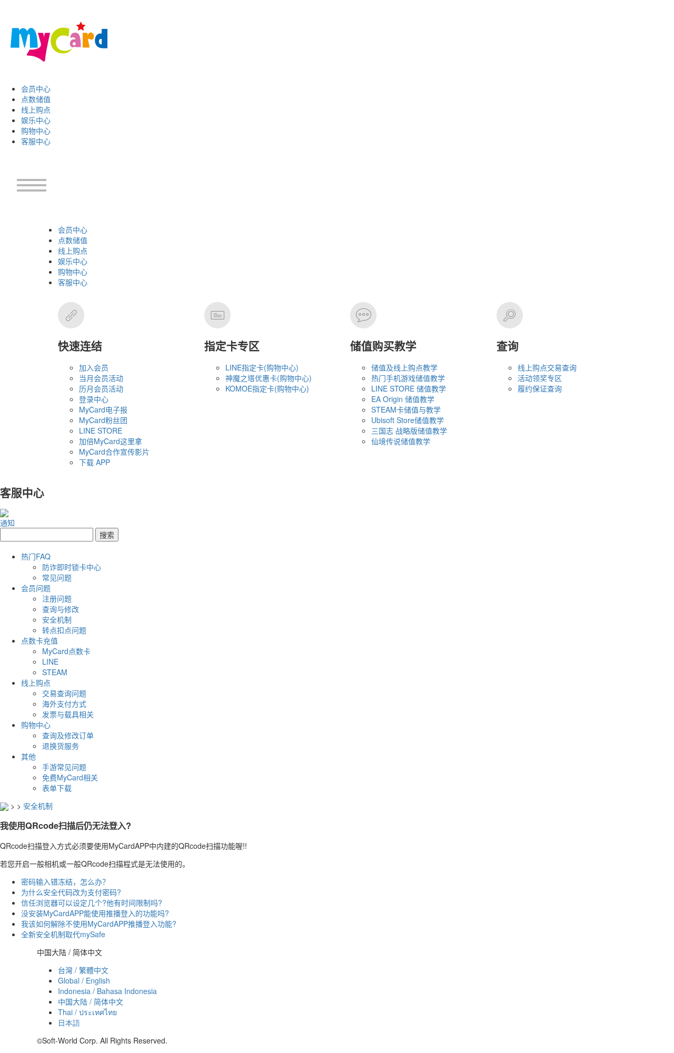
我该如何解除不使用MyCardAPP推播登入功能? (98, 923)
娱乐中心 (36, 120)
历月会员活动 (101, 388)
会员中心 (36, 88)
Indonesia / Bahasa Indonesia (107, 991)
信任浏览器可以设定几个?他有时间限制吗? (91, 902)
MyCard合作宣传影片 (114, 451)
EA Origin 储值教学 (402, 399)
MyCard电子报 (103, 409)
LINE (50, 661)
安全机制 (57, 619)
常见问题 (57, 577)
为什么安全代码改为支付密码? (71, 892)
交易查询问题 (64, 693)
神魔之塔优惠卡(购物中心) (268, 378)
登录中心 (93, 399)
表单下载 (57, 788)
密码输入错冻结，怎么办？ (65, 881)
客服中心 (36, 141)
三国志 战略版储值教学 (409, 430)
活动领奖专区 (540, 378)
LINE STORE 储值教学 (408, 388)
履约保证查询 (540, 388)
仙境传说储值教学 (400, 441)
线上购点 (36, 109)
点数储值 (36, 99)
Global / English (84, 980)
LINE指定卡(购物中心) (262, 367)
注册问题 (57, 598)
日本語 (69, 1022)
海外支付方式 (64, 703)
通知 (7, 522)
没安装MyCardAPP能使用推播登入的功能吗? (95, 913)
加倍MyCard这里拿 (110, 441)
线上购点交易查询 (547, 367)
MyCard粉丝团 (103, 420)
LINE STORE (100, 430)
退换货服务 (60, 745)
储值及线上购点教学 (404, 367)
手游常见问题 (64, 766)
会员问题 (36, 588)
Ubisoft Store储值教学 (407, 420)
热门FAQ (36, 556)
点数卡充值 (39, 640)
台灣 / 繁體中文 (83, 970)
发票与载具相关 (68, 714)
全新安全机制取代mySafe (63, 934)
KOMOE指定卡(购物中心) (267, 388)
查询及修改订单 (68, 735)
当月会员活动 (101, 378)
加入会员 (93, 367)
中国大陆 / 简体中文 (90, 1001)
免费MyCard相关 (70, 777)
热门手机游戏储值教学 (408, 378)
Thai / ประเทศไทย (87, 1012)
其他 (28, 756)
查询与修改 (60, 609)
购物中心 (36, 130)
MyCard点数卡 (66, 651)
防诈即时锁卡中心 (71, 566)
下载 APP (94, 462)
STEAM (54, 672)
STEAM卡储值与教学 (406, 409)
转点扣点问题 (64, 630)
